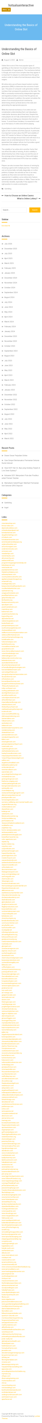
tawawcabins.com (8, 718)
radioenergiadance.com (10, 621)
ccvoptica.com (7, 1241)
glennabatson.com (8, 902)
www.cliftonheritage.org (10, 1227)
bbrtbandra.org (7, 600)
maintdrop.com (7, 609)
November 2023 (10, 341)
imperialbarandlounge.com (11, 702)
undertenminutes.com (9, 549)
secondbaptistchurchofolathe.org (13, 1371)
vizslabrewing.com (8, 730)
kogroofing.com (7, 616)
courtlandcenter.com (9, 1074)
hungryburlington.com (9, 981)
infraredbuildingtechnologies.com (13, 667)
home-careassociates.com (11, 830)
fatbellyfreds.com (8, 1290)
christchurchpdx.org (9, 918)
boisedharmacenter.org (10, 837)
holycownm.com (7, 1060)
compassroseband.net (10, 1113)
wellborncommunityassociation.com (14, 632)
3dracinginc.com (7, 881)
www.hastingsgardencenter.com (13, 1271)
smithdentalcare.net (9, 1392)
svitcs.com (5, 1109)
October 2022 (9, 404)
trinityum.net (6, 1278)
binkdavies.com (7, 916)
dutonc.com (6, 999)
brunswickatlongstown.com (11, 983)
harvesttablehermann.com (11, 670)
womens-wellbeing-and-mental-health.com (17, 802)
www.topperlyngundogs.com (12, 1181)
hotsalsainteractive (21, 5)
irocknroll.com (7, 711)
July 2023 (8, 361)
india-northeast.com (9, 688)
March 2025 (9, 263)
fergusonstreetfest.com (10, 1320)
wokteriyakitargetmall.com (11, 783)
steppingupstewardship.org (11, 1239)
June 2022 (8, 424)
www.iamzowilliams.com (10, 1269)
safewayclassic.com (9, 574)
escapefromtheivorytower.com (13, 684)
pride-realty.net (7, 1339)
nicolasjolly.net (7, 930)
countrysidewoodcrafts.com (12, 577)
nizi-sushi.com (7, 990)
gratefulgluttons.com (9, 855)
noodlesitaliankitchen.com (11, 588)
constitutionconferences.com (12, 1104)
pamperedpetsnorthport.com (12, 744)
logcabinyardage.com (9, 1148)
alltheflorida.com (8, 1327)
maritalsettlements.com (10, 1023)
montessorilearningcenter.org (12, 1318)
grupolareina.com (8, 649)
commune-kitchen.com (10, 923)
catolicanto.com (7, 814)
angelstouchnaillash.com (10, 762)
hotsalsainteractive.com (10, 539)
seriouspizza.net (7, 1111)
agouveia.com (7, 1369)
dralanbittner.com (8, 732)
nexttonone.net (7, 1164)
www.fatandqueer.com (10, 1199)
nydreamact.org (7, 591)
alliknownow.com (8, 890)
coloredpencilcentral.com (10, 697)
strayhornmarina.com (9, 904)
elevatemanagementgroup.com (13, 1353)
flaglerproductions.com (10, 907)
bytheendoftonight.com (10, 851)
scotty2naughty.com (9, 953)
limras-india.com (7, 526)
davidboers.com (7, 1150)
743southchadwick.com (10, 686)
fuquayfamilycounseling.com (12, 1367)
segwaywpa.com (8, 1130)
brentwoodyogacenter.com (11, 1234)
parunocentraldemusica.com (12, 1302)
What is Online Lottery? (27, 198)
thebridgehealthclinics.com (11, 1134)
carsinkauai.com (7, 1332)
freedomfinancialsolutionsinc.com (14, 1190)
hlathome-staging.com (10, 781)
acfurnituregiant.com (9, 546)
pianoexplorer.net (8, 1274)
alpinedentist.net (8, 618)
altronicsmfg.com (8, 558)
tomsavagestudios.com (10, 800)
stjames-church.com (9, 951)
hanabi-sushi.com (8, 1248)
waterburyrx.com (8, 1085)
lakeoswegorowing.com (10, 1364)
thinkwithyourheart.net (10, 707)
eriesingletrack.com (9, 742)
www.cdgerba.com (8, 1299)
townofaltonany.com (9, 1030)
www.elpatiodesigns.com (10, 1292)
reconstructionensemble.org (12, 1053)
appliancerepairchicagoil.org (12, 579)
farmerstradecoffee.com (11, 1146)
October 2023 (9, 346)
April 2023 (8, 375)
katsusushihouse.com (9, 937)
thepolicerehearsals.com (10, 888)
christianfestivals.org (9, 1009)
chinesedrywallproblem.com (12, 1041)
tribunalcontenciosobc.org (11, 895)
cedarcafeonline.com (9, 544)
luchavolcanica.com (9, 1058)
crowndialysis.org (8, 790)
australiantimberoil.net (10, 663)
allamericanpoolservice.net (11, 795)
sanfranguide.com (8, 876)
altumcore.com (7, 1116)
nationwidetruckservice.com (12, 1062)
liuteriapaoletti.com (8, 1037)
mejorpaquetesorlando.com (11, 756)
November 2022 (10, 400)
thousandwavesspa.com (10, 1072)
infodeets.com (7, 537)
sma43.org (5, 1229)
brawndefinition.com (9, 909)
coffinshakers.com (8, 967)
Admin (21, 60)
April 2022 (8, 434)
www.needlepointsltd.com (11, 1220)
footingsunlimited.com (10, 1209)
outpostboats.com (8, 848)
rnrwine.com (6, 1362)
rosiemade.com (7, 746)
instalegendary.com (9, 584)
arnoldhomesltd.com (9, 695)
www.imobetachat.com (10, 1153)
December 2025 (10, 249)
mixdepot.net (6, 1257)
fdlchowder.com (7, 1218)
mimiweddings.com (9, 1387)
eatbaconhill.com (8, 560)
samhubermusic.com (9, 1397)
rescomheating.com (9, 1385)
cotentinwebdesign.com (10, 653)
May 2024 (8, 312)
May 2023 (8, 370)
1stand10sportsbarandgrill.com (13, 758)
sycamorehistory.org (9, 1262)
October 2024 (9, 288)
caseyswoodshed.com (9, 1097)
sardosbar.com (7, 723)
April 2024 (8, 317)
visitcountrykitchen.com (10, 1011)
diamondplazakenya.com (11, 1308)
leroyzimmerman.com (9, 1355)
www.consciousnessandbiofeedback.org (16, 1267)
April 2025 (8, 258)
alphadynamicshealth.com (11, 1341)
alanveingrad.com (8, 1016)
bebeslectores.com (8, 660)
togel (6, 507)
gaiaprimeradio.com (9, 995)
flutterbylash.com (8, 1343)
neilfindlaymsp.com (8, 1076)
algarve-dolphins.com (9, 1013)
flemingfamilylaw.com (9, 1360)
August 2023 (9, 356)
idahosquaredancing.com (11, 716)
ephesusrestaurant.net (10, 1285)
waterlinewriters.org (9, 1137)
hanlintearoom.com (9, 1346)
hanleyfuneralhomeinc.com (11, 753)
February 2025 (10, 268)
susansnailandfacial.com (10, 1171)
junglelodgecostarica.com (11, 1006)
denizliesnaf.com (8, 1102)
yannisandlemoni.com (9, 735)
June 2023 (8, 365)
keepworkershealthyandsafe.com (14, 586)
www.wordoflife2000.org (10, 714)
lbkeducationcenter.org (10, 816)
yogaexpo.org (6, 828)
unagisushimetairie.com (10, 593)
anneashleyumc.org (9, 1202)
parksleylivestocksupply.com (12, 835)
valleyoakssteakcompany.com (12, 1095)
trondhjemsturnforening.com (12, 1306)
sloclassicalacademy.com (11, 897)
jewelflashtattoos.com (9, 595)
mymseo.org (6, 1374)
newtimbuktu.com (8, 556)
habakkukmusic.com (9, 1162)
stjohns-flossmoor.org (9, 1046)
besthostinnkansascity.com (11, 1390)
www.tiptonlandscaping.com (12, 1236)
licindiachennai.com (9, 532)
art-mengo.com (7, 993)
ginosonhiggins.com (9, 1018)
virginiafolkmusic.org (9, 804)
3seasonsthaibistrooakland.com (13, 823)
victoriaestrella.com (9, 1069)
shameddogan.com (8, 1139)
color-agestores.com (9, 839)
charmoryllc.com (7, 879)
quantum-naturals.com (10, 1315)
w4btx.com (6, 760)
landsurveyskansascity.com (11, 1204)
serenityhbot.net (7, 1167)
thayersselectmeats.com (10, 1125)
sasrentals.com (7, 772)
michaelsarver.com (8, 776)
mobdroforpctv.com (9, 858)
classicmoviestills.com (9, 865)
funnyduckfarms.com (9, 1348)
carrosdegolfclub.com (9, 672)
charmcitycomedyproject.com (12, 958)
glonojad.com (6, 946)
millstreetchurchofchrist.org (11, 1334)
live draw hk (6, 226)
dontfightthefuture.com (10, 693)
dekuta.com (6, 1253)
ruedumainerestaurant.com (11, 941)
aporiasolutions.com (9, 1127)
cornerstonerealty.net (9, 1264)
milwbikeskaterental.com (10, 1025)
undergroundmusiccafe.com (12, 1394)
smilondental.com (8, 767)
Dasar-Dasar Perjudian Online (15, 455)
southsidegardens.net (9, 1276)
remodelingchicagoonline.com (12, 1232)
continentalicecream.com (11, 911)
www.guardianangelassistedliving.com (15, 1304)
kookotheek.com (7, 623)
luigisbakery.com (7, 1246)
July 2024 (8, 302)
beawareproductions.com (11, 960)
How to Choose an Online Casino (19, 195)
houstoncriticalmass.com (10, 883)
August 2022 (9, 414)
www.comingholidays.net (10, 874)
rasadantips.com (8, 553)
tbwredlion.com (7, 1311)
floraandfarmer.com (9, 677)
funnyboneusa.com (8, 1048)
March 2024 (9, 322)
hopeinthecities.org (8, 853)
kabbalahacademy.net (9, 765)
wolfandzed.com (8, 1250)
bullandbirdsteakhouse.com (11, 1223)
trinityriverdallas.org (9, 818)
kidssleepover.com (8, 565)
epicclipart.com (7, 605)
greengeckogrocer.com (10, 779)
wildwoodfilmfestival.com (11, 635)
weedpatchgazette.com (10, 737)
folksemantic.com (8, 721)
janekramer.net (7, 988)
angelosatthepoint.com (10, 1090)
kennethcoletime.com (9, 979)
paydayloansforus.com (10, 570)
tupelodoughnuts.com (9, 749)
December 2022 (10, 395)
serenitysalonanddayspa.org (12, 542)
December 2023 (10, 336)
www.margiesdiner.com (10, 1216)
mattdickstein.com (8, 1155)
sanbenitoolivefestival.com (11, 862)
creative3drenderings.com (11, 1144)
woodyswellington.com (10, 1288)
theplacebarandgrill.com (10, 1083)
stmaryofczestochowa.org (11, 969)
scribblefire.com (7, 825)
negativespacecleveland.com (12, 1034)
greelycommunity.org (9, 939)
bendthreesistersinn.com (10, 1044)
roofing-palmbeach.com (10, 690)
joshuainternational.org (10, 1169)
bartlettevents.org (8, 644)
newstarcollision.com (9, 769)
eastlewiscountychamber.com (12, 893)
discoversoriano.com (9, 869)
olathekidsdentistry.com (10, 751)
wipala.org (5, 841)
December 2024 (10, 278)
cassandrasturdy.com (9, 860)
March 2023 (9, 380)
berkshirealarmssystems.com (12, 728)
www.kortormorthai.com (10, 1197)
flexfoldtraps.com (8, 1192)
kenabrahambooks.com (10, 920)
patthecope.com (7, 1106)
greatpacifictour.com (9, 1067)
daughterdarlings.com (9, 535)
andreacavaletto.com (9, 832)
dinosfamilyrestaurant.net (11, 665)
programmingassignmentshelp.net (14, 563)
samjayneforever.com (9, 1322)
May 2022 (8, 429)
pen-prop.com (7, 1174)
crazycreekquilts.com (9, 914)
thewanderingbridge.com (10, 974)
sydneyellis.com (7, 788)
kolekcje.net (6, 811)
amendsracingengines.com (11, 1195)
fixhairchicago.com (8, 1099)
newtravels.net (7, 567)
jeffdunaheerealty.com (10, 1185)
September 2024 (11, 292)
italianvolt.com (7, 725)
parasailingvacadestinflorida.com (13, 1336)
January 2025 (9, 273)
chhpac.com (6, 1376)
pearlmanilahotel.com (9, 607)
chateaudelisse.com (9, 630)
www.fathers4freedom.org (11, 1178)
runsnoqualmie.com (9, 1211)
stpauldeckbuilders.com (10, 1206)
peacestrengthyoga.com (10, 1188)
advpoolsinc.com (8, 1088)
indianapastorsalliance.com (11, 1092)
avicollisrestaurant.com (10, 1078)
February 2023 (10, 385)
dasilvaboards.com (8, 900)
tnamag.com (6, 1120)
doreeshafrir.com (8, 955)
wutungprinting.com (9, 1020)
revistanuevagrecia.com (10, 948)
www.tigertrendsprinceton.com (13, 1176)
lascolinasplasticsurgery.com (12, 1225)
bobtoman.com (7, 611)
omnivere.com (7, 551)
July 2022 (8, 419)
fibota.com (5, 1297)
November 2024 (10, 283)
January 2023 (9, 390)
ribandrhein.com (7, 809)
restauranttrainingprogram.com (13, 793)
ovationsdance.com (9, 807)
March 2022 (9, 438)
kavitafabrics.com (8, 1055)
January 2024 (9, 331)
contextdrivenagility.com (10, 962)
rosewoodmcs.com (8, 1260)
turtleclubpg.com (8, 1065)
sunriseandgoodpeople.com (11, 1039)
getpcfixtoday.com (8, 598)
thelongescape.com (9, 1002)
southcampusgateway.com (11, 628)
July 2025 (8, 253)
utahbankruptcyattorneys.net (12, 709)
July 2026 (8, 244)
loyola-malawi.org (8, 844)
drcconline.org (7, 1081)
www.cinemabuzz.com (10, 1255)
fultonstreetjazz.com (9, 642)
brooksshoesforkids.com (10, 1123)
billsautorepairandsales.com (12, 1313)
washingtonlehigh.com (10, 1243)
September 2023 (11, 351)
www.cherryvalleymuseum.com (13, 651)
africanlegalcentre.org (9, 934)
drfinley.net (6, 1357)
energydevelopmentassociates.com (14, 674)
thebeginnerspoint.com (10, 872)
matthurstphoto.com (9, 1325)
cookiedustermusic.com (10, 1051)
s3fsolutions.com (8, 679)
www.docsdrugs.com (9, 1213)
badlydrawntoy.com (9, 1157)
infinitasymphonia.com (10, 932)
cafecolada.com (7, 867)
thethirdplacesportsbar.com (11, 1283)
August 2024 (9, 297)
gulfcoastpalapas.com (9, 1132)
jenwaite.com (6, 1350)
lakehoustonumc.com (9, 1160)
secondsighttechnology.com (12, 774)
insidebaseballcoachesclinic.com (13, 1329)
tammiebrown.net (8, 997)
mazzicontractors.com (10, 1281)
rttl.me (4, 1383)
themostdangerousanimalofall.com (14, 886)
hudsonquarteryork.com (10, 1295)
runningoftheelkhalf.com (10, 1183)
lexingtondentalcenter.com (11, 786)
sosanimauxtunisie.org (10, 614)
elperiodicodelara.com (9, 528)
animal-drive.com (8, 1118)
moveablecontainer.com (10, 646)
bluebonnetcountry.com (10, 602)
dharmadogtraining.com (10, 1378)
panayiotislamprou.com (10, 625)
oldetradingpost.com (9, 656)
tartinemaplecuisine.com (10, 986)
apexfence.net (7, 1399)
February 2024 (10, 326)
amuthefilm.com (7, 925)
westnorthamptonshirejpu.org (12, 637)
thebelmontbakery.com (10, 572)
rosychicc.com (7, 846)
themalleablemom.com (10, 976)
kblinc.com (5, 739)
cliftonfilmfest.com (8, 700)
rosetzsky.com (7, 944)
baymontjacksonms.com (10, 1027)
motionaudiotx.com (8, 1381)
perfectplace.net (7, 821)
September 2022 (11, 409)
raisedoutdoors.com (9, 704)
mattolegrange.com (9, 1004)
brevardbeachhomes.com (11, 681)
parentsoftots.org (8, 1141)
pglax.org (5, 1032)
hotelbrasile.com (7, 639)
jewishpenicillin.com (9, 797)
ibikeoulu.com (6, 965)
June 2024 (8, 307)
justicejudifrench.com (9, 972)
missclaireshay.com (9, 523)
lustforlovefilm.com (8, 927)
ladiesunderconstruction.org (12, 658)
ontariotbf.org (7, 581)
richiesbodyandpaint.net (10, 530)
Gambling (8, 189)
